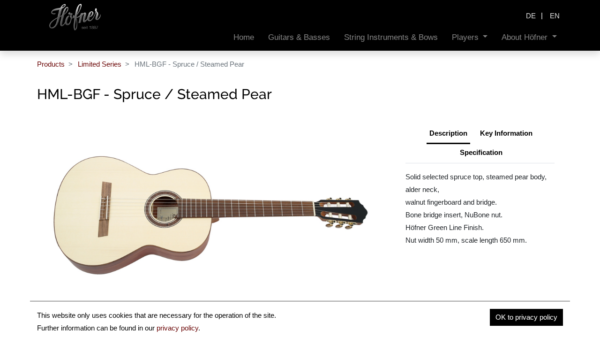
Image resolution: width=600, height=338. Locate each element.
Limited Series (99, 64)
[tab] (481, 153)
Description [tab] (448, 133)
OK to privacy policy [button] (526, 317)
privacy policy (177, 328)
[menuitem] (243, 37)
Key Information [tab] (506, 133)
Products (51, 64)
